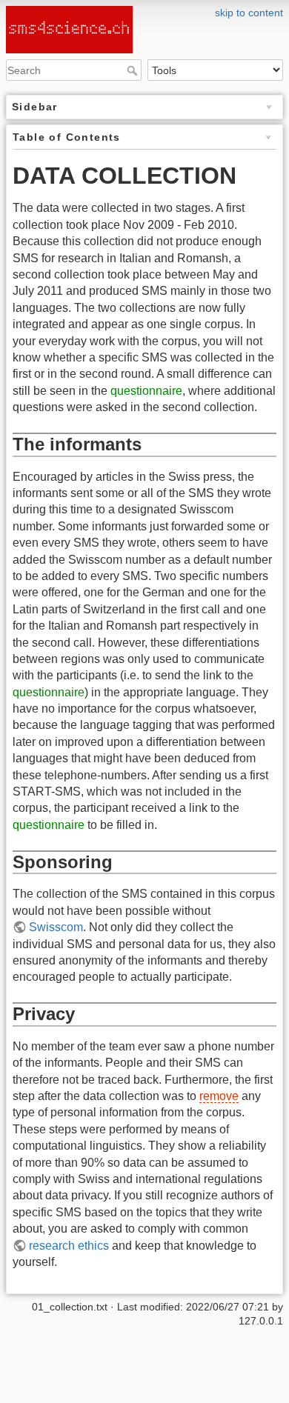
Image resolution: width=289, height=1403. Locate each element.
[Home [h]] (144, 9)
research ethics (69, 1245)
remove (219, 1096)
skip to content (249, 13)
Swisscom (56, 927)
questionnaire (146, 390)
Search (134, 70)
